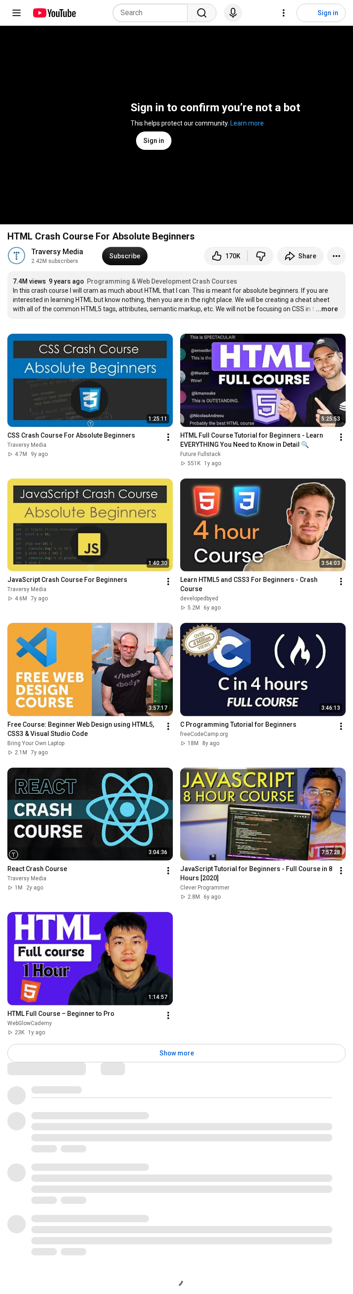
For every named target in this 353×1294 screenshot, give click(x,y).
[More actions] (336, 256)
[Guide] (16, 12)
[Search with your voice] (233, 13)
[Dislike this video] (260, 256)
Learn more (247, 123)
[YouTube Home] (54, 13)
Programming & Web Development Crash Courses (162, 281)
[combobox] (152, 12)
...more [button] (327, 309)
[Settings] (283, 12)
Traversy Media (57, 251)
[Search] (201, 13)
